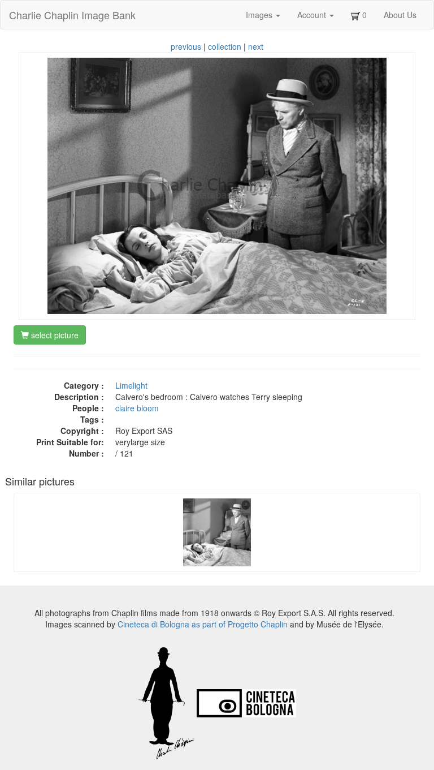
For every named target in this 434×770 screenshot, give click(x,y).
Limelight (131, 385)
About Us (400, 14)
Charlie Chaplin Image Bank (72, 14)
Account (312, 14)
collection (224, 46)
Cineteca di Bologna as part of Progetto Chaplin (203, 624)
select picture (54, 335)
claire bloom (137, 408)
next (255, 46)
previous (186, 46)
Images (260, 14)
